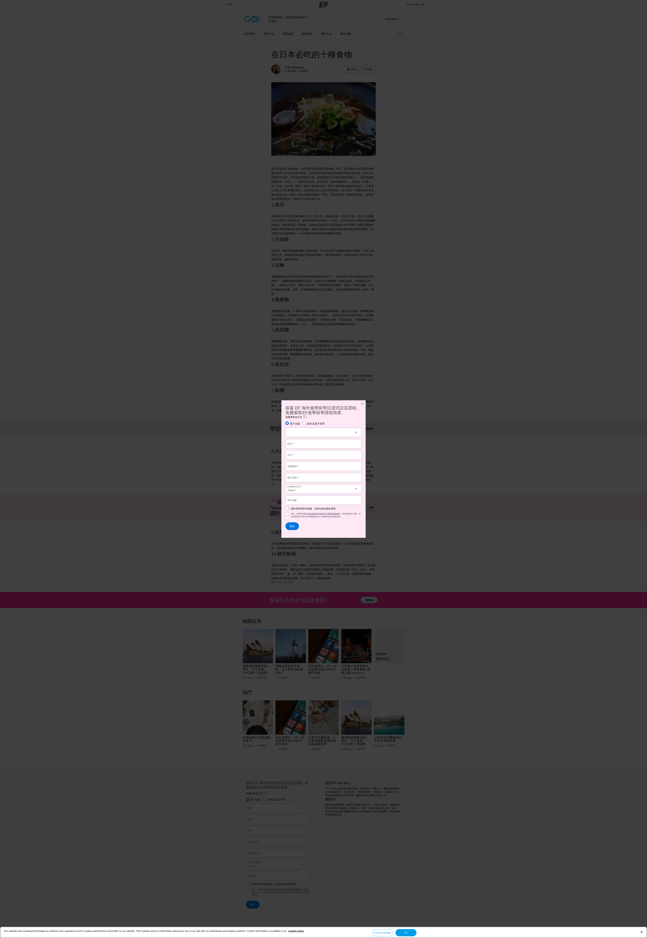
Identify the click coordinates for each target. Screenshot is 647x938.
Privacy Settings (382, 932)
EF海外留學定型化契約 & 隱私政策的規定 (323, 514)
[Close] (641, 932)
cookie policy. (296, 931)
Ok (406, 932)
